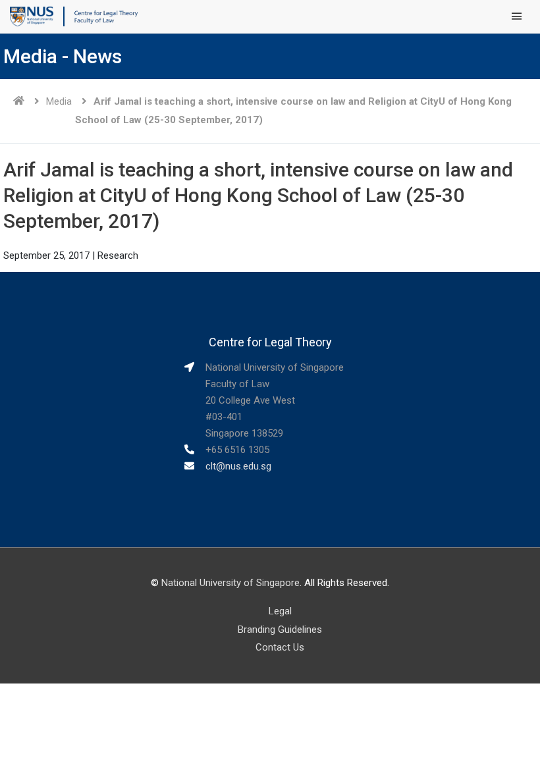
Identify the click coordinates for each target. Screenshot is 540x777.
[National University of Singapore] (31, 16)
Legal (280, 611)
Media (59, 101)
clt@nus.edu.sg (238, 466)
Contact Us (280, 647)
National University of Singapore (230, 583)
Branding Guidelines (280, 629)
